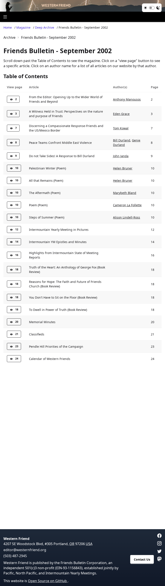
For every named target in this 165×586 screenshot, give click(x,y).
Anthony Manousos (127, 99)
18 (16, 269)
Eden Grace (121, 114)
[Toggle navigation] (5, 16)
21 (16, 334)
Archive (9, 37)
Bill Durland (121, 140)
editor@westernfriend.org (24, 549)
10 (16, 168)
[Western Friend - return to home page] (82, 6)
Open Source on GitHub (48, 580)
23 (16, 346)
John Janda (120, 156)
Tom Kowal (120, 128)
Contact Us (142, 559)
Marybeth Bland (124, 193)
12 (16, 229)
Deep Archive (44, 27)
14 (16, 241)
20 (16, 322)
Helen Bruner (122, 168)
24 (16, 358)
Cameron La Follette (127, 205)
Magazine (23, 27)
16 (16, 255)
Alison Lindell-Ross (126, 217)
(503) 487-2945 (15, 555)
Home (7, 27)
